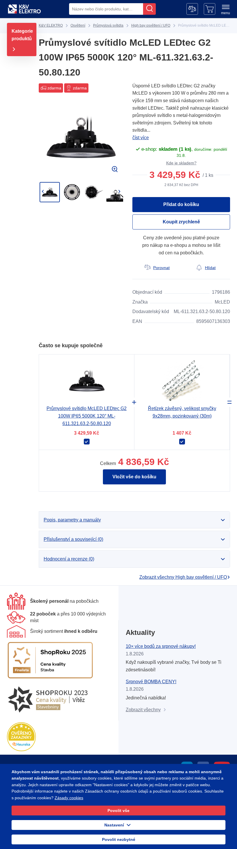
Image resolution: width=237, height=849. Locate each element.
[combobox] (106, 9)
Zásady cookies (69, 797)
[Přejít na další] (119, 191)
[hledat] (149, 9)
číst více (140, 137)
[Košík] (209, 9)
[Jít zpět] (42, 191)
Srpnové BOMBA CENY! (151, 681)
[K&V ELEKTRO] (24, 9)
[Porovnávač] (192, 9)
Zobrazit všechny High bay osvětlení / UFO (183, 577)
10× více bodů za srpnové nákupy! (161, 646)
